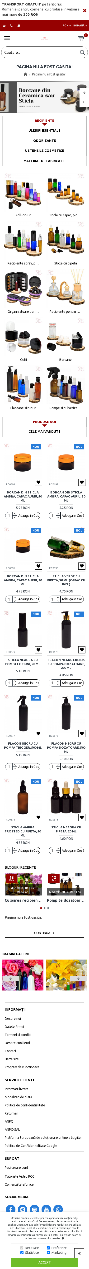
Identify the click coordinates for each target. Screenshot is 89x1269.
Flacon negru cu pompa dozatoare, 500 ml (66, 747)
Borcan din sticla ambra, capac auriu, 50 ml (23, 496)
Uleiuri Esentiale (44, 130)
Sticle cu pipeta (65, 263)
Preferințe (59, 1248)
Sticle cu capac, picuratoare (65, 215)
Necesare (32, 1248)
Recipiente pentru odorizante (65, 312)
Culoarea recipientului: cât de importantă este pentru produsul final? (23, 900)
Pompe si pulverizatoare (65, 408)
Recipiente (44, 121)
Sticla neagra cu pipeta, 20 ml (66, 829)
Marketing (59, 1252)
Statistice (32, 1252)
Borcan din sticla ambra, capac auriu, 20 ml (23, 580)
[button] (41, 908)
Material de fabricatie (44, 161)
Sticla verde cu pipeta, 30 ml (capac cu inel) (66, 580)
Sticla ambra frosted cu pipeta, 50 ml (23, 831)
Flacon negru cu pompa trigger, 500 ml (23, 745)
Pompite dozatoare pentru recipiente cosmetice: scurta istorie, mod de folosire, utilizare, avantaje (65, 900)
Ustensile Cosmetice (44, 151)
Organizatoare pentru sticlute (23, 312)
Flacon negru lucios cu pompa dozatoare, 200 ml (66, 664)
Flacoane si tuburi (23, 408)
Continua (42, 933)
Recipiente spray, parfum (23, 263)
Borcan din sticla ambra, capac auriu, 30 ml (66, 496)
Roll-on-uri (23, 215)
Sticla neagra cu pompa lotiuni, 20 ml (22, 662)
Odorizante (44, 141)
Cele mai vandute (44, 431)
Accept (44, 1262)
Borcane (65, 360)
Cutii (23, 360)
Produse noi (44, 422)
